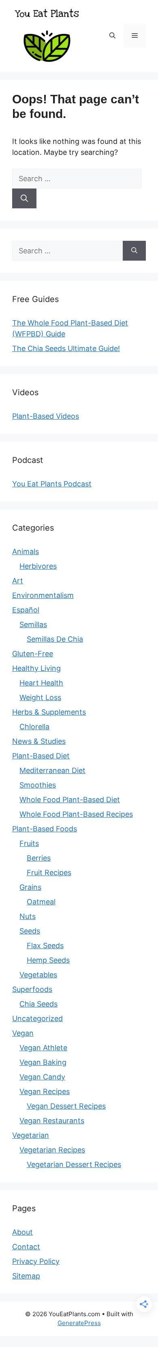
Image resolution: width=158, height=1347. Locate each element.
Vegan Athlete (43, 1047)
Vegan (23, 1033)
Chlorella (34, 726)
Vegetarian (30, 1135)
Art (17, 580)
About (22, 1232)
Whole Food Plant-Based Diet (69, 799)
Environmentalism (43, 595)
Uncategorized (37, 1018)
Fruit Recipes (49, 872)
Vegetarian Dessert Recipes (74, 1164)
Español (25, 610)
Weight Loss (40, 697)
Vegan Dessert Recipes (66, 1106)
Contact (26, 1246)
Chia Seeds (38, 1004)
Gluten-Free (32, 653)
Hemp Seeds (48, 960)
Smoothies (37, 785)
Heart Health (41, 683)
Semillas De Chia (55, 639)
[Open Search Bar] (112, 36)
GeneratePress (79, 1323)
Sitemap (26, 1276)
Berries (39, 858)
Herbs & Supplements (49, 712)
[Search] (24, 198)
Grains (30, 887)
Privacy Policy (36, 1261)
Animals (25, 551)
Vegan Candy (42, 1077)
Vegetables (38, 974)
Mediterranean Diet (52, 770)
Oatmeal (41, 901)
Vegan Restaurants (51, 1120)
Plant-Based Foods (44, 828)
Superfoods (32, 989)
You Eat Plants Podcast (52, 484)
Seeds (29, 931)
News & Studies (39, 741)
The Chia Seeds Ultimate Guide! (66, 348)
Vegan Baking (42, 1062)
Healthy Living (36, 668)
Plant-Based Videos (45, 416)
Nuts (27, 916)
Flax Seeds (45, 945)
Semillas (33, 624)
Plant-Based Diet (41, 756)
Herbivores (38, 566)
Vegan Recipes (44, 1091)
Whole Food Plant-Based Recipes (76, 814)
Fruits (29, 843)
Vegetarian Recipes (52, 1150)
